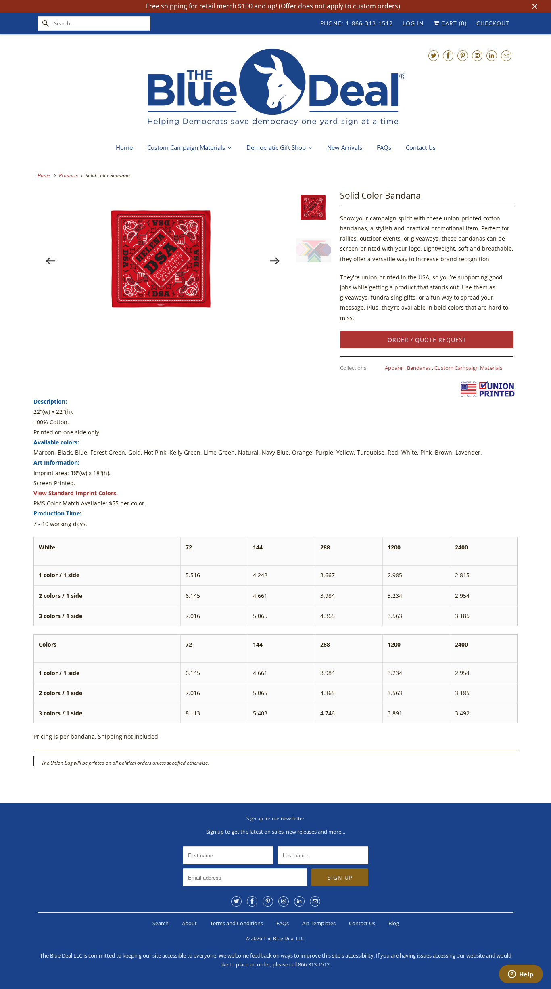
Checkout (492, 23)
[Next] (275, 261)
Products (69, 175)
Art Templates (319, 923)
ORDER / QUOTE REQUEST (427, 340)
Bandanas (419, 367)
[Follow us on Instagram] (477, 55)
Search (160, 923)
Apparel (395, 367)
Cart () (453, 23)
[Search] (46, 23)
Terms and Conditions (236, 923)
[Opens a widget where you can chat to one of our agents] (521, 975)
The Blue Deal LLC (283, 938)
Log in (413, 23)
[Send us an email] (506, 55)
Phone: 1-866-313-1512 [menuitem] (356, 23)
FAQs (282, 923)
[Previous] (50, 261)
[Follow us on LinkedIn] (491, 55)
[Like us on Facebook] (448, 55)
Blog (393, 923)
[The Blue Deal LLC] (275, 87)
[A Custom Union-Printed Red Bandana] (163, 260)
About (189, 923)
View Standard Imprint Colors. (75, 493)
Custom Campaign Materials (468, 367)
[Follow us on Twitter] (433, 55)
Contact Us (362, 923)
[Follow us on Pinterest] (462, 55)
